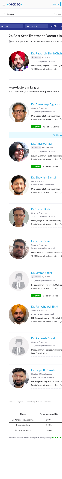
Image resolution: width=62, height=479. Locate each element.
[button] (11, 26)
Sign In (56, 4)
